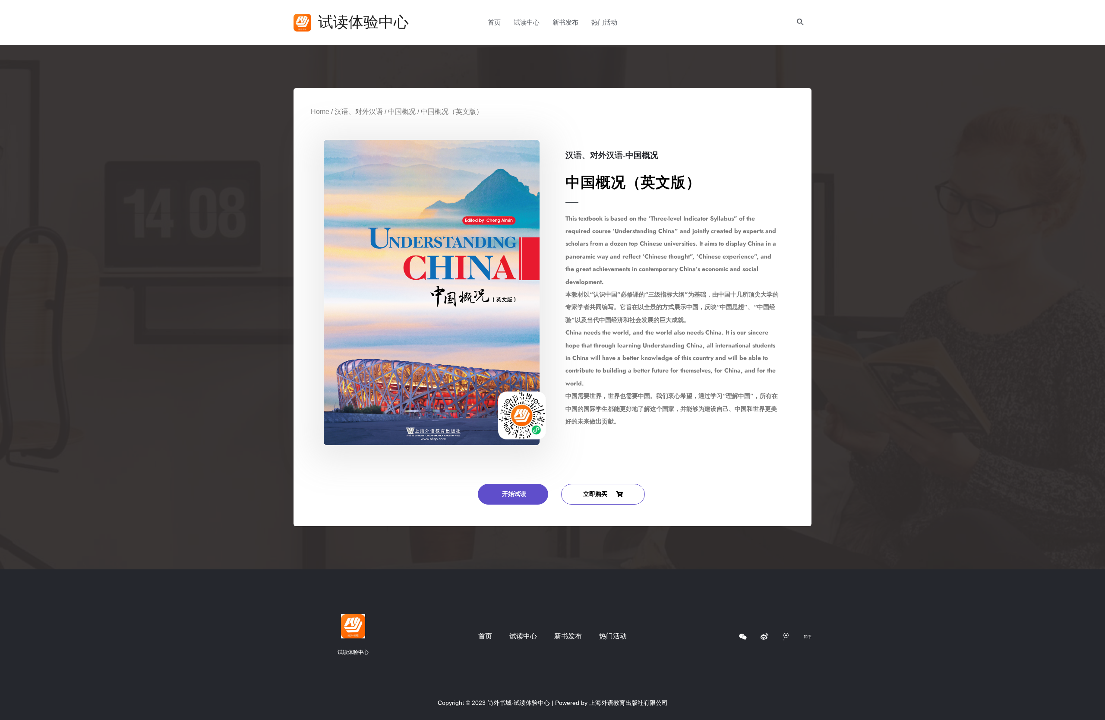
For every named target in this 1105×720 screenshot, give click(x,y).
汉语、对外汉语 (359, 111)
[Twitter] (807, 637)
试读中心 (527, 22)
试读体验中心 (363, 22)
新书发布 (565, 22)
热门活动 (604, 22)
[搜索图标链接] (801, 22)
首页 (494, 22)
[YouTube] (786, 637)
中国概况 (402, 111)
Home (320, 111)
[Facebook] (764, 637)
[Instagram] (743, 637)
